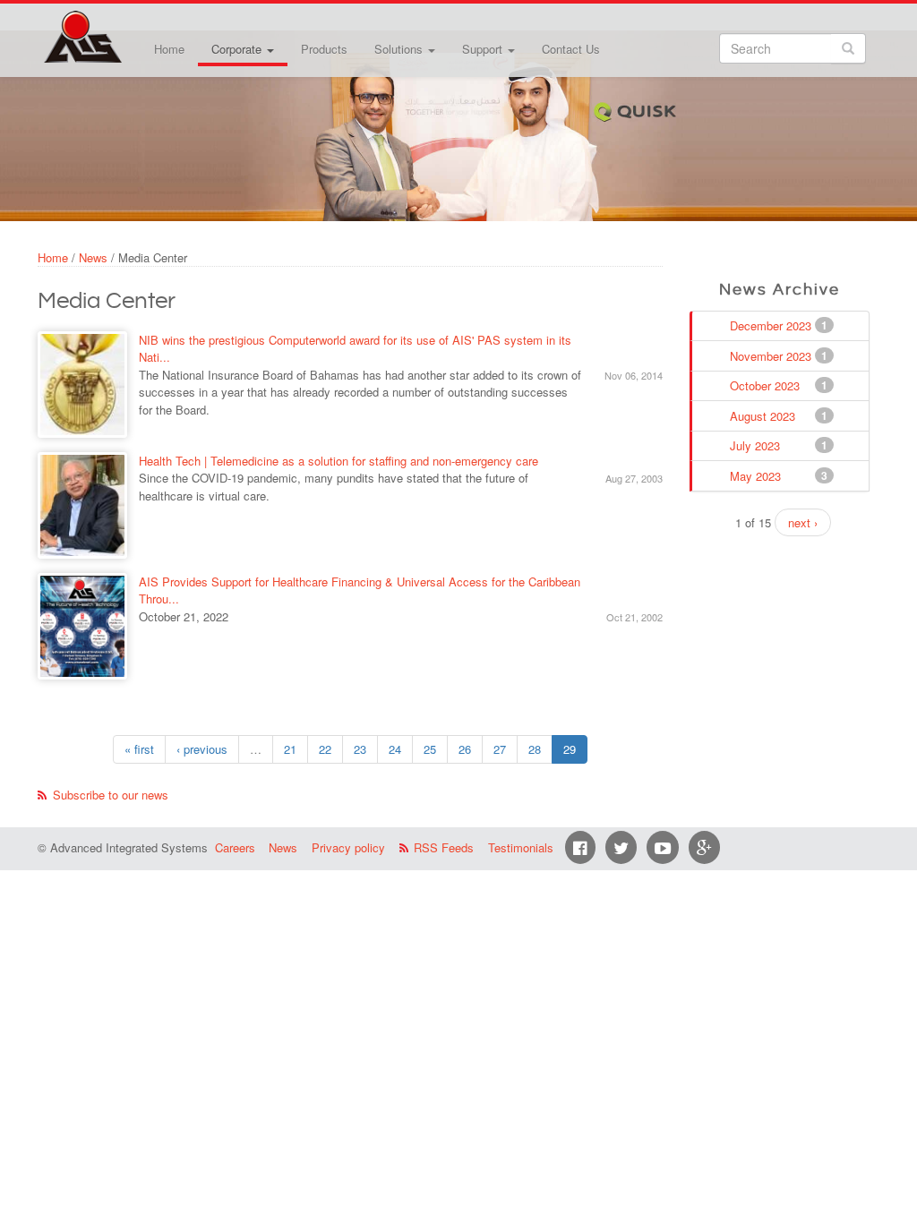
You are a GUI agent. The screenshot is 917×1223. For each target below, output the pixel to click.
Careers (235, 847)
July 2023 (757, 445)
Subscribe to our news (110, 794)
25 (430, 748)
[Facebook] (580, 847)
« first (139, 748)
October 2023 (766, 385)
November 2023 (772, 355)
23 (360, 748)
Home (169, 48)
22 (325, 748)
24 (395, 748)
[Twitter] (621, 847)
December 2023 (772, 325)
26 (464, 748)
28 (534, 748)
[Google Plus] (704, 847)
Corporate (238, 48)
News (93, 257)
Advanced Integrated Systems (127, 26)
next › (803, 522)
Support (484, 48)
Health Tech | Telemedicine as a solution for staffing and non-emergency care (338, 460)
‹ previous (201, 748)
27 (499, 748)
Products (324, 48)
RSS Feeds (444, 847)
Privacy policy (348, 847)
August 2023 (764, 415)
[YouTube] (663, 847)
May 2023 (757, 475)
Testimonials (520, 847)
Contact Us (571, 48)
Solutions (400, 48)
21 (290, 748)
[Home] (82, 37)
